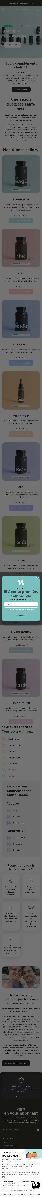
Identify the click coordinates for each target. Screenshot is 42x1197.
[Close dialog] (38, 577)
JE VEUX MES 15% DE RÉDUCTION (21, 610)
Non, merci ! (21, 616)
